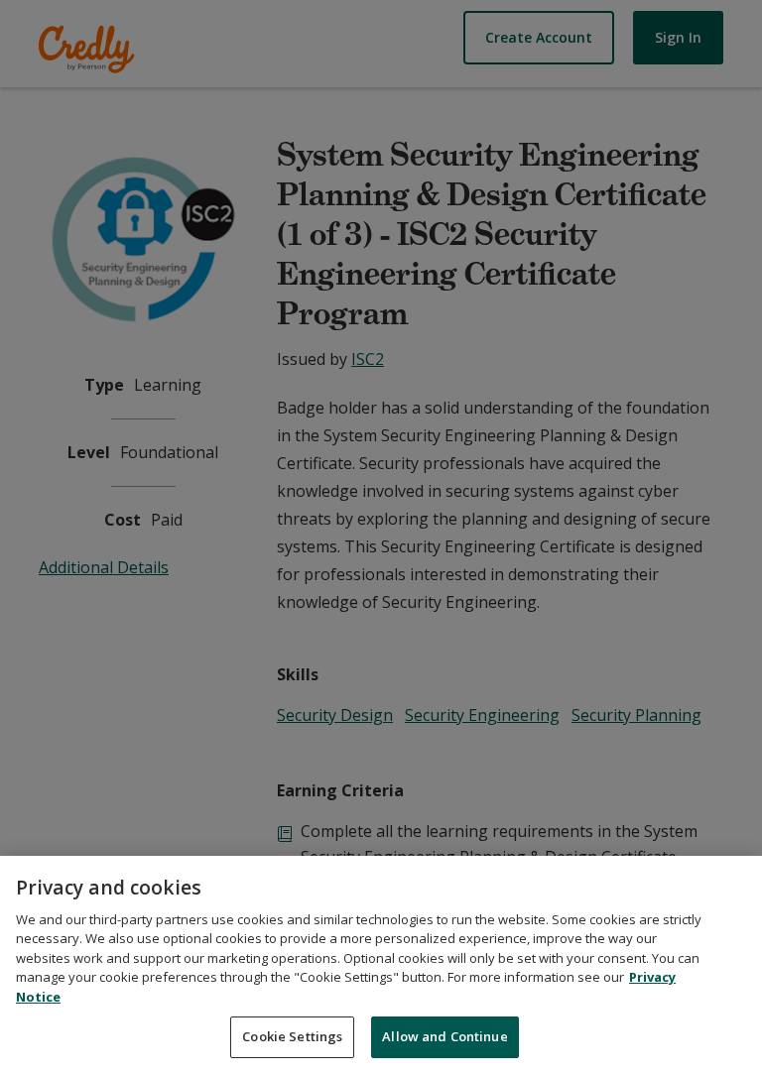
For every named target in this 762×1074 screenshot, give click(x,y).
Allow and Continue (444, 1036)
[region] (381, 965)
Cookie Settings (292, 1036)
